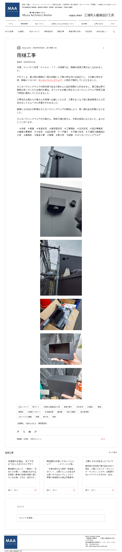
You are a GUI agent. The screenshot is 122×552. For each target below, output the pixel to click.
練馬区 (20, 412)
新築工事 (60, 31)
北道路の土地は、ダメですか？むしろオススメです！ (21, 462)
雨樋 (37, 417)
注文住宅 (88, 31)
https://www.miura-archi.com (98, 546)
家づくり (36, 407)
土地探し (21, 31)
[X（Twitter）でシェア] (24, 431)
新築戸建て (68, 407)
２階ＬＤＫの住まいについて (99, 461)
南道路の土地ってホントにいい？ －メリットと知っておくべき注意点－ (61, 462)
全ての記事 (9, 31)
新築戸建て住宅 (75, 31)
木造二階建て (71, 412)
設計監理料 (84, 412)
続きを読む (101, 31)
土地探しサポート (34, 412)
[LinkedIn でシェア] (30, 431)
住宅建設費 (49, 412)
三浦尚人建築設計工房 (51, 407)
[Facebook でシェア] (18, 431)
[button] (114, 31)
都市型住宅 (48, 31)
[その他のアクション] (103, 47)
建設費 (59, 412)
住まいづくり (35, 31)
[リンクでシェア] (35, 431)
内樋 (54, 417)
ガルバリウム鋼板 (25, 417)
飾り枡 (45, 417)
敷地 (99, 407)
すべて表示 (113, 452)
